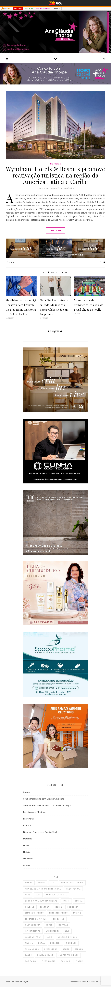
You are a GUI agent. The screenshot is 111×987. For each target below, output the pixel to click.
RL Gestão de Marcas (96, 981)
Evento (77, 913)
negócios (55, 943)
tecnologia (48, 961)
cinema (79, 901)
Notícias (55, 164)
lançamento (53, 931)
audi (38, 895)
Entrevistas (29, 818)
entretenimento (58, 913)
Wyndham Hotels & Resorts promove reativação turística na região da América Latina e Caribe (55, 175)
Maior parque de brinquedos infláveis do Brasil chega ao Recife (88, 305)
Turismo (65, 961)
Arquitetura (73, 889)
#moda (29, 883)
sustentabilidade (69, 955)
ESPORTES (29, 9)
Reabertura (50, 949)
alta (53, 883)
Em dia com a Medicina (34, 812)
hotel (49, 925)
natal (41, 943)
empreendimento (34, 913)
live (67, 931)
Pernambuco (32, 949)
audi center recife (56, 895)
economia (72, 907)
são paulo (31, 961)
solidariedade (45, 955)
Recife (66, 949)
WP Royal (24, 981)
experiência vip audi (36, 919)
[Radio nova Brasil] (55, 83)
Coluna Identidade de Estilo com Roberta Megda (47, 805)
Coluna (26, 792)
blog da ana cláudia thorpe (41, 901)
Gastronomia (32, 925)
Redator (10, 262)
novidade (71, 943)
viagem (79, 961)
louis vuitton (33, 937)
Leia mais (55, 230)
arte (27, 895)
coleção (30, 907)
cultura (44, 907)
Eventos (27, 825)
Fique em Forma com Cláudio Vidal (40, 831)
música (29, 943)
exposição (59, 919)
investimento (33, 931)
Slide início (28, 858)
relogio (79, 949)
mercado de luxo (67, 937)
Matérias (27, 838)
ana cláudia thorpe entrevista (43, 889)
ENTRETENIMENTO (43, 9)
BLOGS (57, 9)
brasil (66, 901)
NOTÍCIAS (18, 9)
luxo (49, 937)
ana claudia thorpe (72, 883)
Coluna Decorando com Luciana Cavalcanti (43, 798)
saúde (28, 955)
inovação (63, 925)
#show (41, 883)
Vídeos (26, 865)
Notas (26, 845)
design (58, 907)
